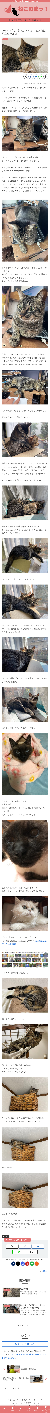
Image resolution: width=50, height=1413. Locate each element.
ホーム (12, 1400)
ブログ (24, 1400)
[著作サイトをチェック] (13, 1263)
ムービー (15, 1403)
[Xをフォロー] (18, 1263)
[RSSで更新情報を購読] (37, 1263)
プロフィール (31, 1403)
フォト (6, 1236)
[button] (45, 76)
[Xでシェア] (25, 76)
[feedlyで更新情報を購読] (32, 1263)
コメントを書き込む (26, 1344)
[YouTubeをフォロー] (27, 1263)
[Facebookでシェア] (30, 76)
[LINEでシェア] (40, 76)
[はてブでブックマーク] (35, 76)
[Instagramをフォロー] (23, 1263)
